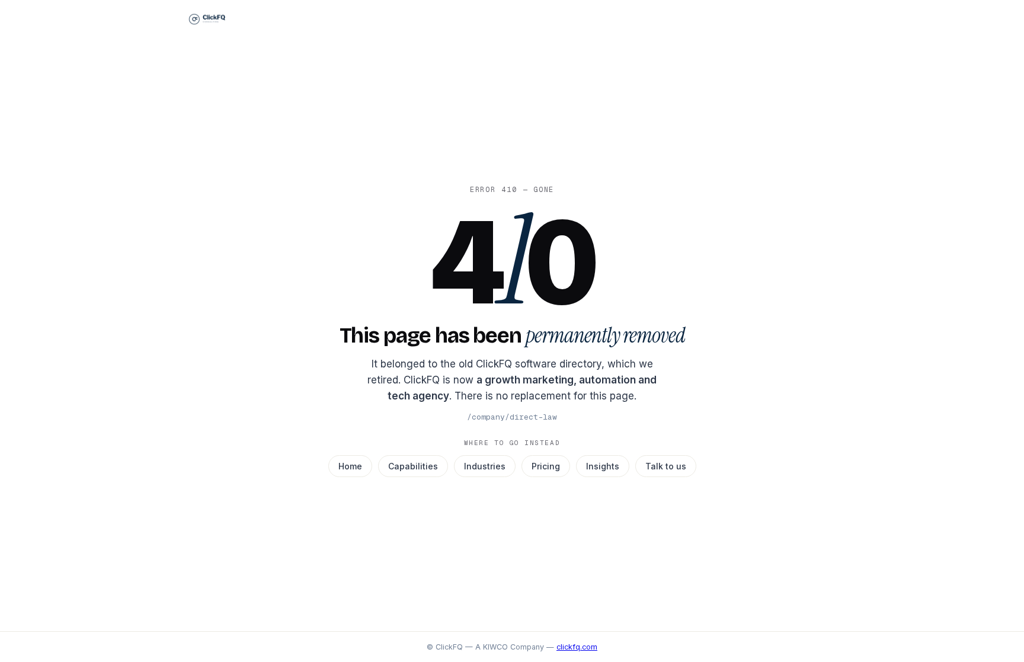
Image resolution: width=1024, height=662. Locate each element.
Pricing (546, 466)
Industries (484, 466)
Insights (602, 466)
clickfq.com (576, 646)
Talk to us (665, 466)
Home (350, 466)
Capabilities (413, 466)
